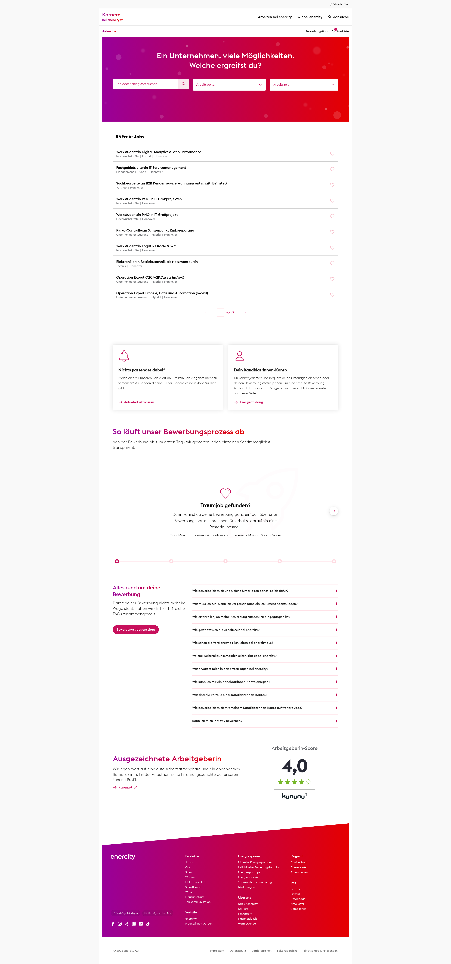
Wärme (189, 877)
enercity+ (191, 918)
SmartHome (193, 887)
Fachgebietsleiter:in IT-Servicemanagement (151, 167)
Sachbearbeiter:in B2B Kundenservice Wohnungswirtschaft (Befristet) (171, 183)
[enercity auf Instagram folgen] (120, 924)
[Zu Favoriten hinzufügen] (332, 153)
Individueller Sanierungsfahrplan (259, 867)
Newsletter (297, 904)
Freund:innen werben (198, 923)
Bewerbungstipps (317, 31)
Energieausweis (248, 877)
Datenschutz (238, 950)
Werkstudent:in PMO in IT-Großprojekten (149, 199)
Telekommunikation (198, 902)
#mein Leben (299, 872)
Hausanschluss (194, 897)
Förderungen (246, 887)
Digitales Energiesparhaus (255, 862)
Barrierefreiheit (261, 950)
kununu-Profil (128, 787)
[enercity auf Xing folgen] (127, 924)
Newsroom (245, 913)
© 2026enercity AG (126, 950)
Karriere (243, 908)
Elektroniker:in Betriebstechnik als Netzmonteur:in (157, 261)
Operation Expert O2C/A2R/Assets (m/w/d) (150, 277)
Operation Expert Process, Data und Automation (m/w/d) (162, 293)
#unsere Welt (299, 867)
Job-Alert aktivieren (139, 402)
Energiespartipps (249, 872)
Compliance (298, 908)
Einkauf (295, 894)
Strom (189, 862)
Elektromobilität (195, 882)
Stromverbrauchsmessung (255, 882)
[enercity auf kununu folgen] (134, 924)
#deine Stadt (299, 862)
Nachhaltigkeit (247, 918)
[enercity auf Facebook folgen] (113, 924)
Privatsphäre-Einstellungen (320, 950)
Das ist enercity (248, 904)
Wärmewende (247, 923)
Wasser (189, 892)
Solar (188, 872)
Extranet (296, 889)
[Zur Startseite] (123, 857)
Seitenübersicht (287, 950)
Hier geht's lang (251, 402)
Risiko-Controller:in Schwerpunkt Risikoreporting (155, 230)
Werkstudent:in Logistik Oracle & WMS (147, 246)
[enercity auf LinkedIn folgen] (141, 924)
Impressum (217, 950)
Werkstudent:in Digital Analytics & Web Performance (158, 152)
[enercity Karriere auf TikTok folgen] (148, 924)
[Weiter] (245, 312)
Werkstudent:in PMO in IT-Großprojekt (147, 214)
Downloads (298, 899)
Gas (187, 867)
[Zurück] (205, 312)
